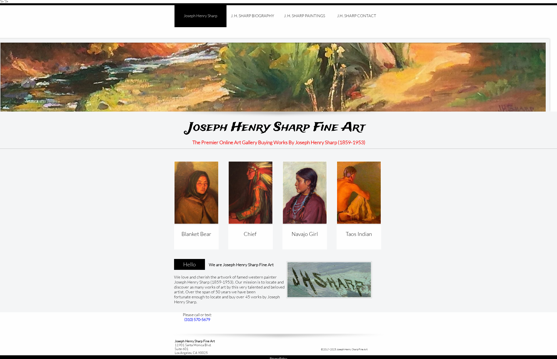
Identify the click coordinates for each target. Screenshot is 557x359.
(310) (189, 319)
